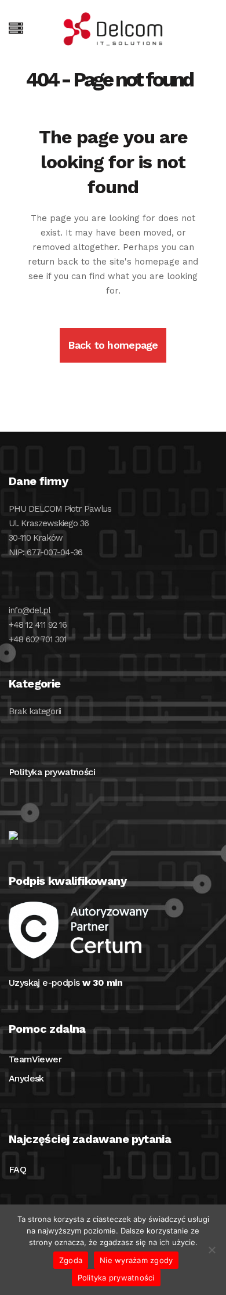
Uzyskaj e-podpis (65, 982)
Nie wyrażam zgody (136, 1260)
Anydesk (26, 1078)
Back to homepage (113, 345)
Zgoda (70, 1260)
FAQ (17, 1169)
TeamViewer (35, 1059)
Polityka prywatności (52, 771)
